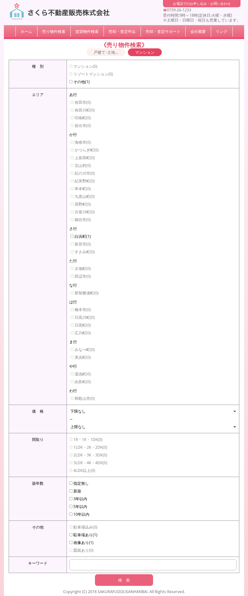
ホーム (26, 31)
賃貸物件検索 (87, 31)
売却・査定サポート (163, 31)
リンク (221, 31)
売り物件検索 (53, 31)
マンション (145, 52)
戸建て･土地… (106, 52)
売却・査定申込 (122, 31)
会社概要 (198, 31)
